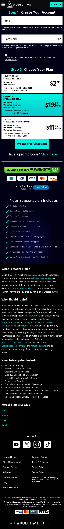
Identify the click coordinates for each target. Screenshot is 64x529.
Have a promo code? (32, 154)
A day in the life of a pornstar (39, 322)
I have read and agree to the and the (30, 58)
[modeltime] (19, 4)
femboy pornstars (39, 346)
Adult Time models (22, 288)
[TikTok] (47, 445)
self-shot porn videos (41, 278)
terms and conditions (38, 57)
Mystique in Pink (9, 326)
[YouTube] (16, 445)
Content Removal (36, 506)
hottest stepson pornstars (13, 346)
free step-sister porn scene (14, 343)
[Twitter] (27, 445)
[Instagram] (37, 445)
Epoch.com (17, 502)
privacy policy (11, 60)
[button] (32, 83)
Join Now (56, 5)
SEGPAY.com (37, 504)
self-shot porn (31, 316)
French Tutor (28, 326)
